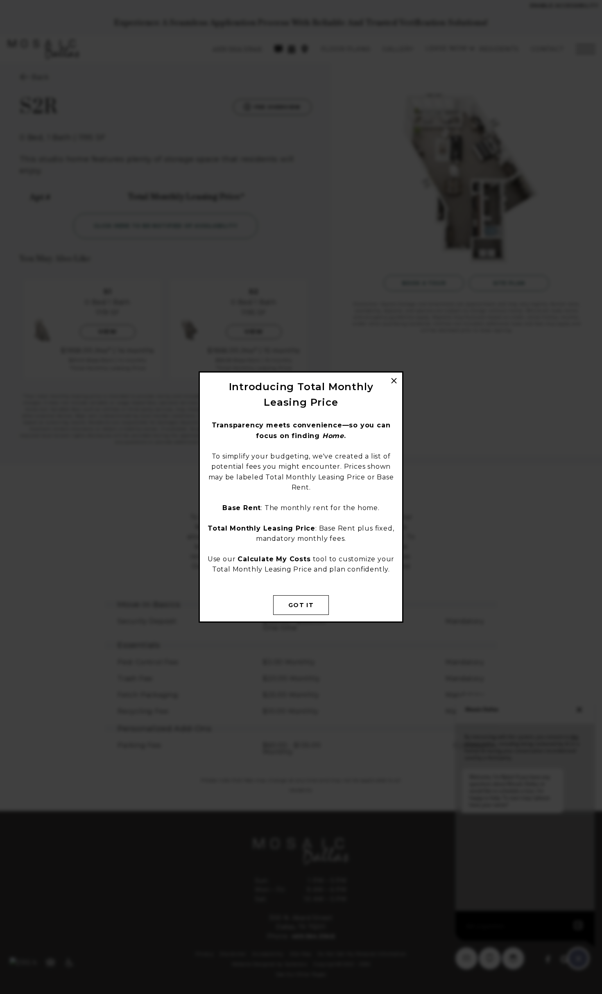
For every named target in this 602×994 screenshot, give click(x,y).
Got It (301, 605)
